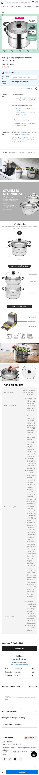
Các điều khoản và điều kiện (11, 752)
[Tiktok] (20, 759)
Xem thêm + (30, 152)
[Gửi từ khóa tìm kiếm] (29, 2)
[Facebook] (4, 759)
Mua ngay (22, 772)
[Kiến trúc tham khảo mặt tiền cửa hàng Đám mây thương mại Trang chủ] (3, 2)
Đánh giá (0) (13, 152)
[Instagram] (10, 759)
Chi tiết (4, 152)
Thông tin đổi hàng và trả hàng (13, 718)
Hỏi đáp (22, 152)
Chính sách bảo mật (8, 747)
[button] (3, 772)
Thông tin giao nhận (9, 711)
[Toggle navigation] (33, 2)
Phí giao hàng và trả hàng (11, 724)
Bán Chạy (5, 7)
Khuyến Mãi (28, 7)
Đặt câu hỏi (32, 687)
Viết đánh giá (19, 648)
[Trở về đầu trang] (35, 765)
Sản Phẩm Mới (16, 7)
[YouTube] (15, 759)
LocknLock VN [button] (7, 738)
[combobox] (18, 2)
